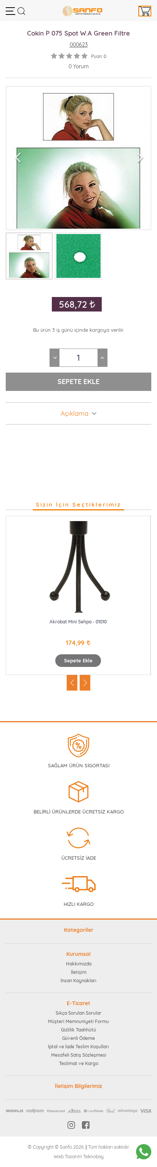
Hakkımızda (78, 964)
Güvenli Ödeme (78, 1038)
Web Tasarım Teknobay (79, 1156)
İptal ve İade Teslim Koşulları (78, 1046)
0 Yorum (79, 66)
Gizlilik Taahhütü (78, 1030)
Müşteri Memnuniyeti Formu (78, 1021)
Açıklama (74, 413)
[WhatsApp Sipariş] (143, 1151)
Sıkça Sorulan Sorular (78, 1013)
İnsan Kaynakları (78, 980)
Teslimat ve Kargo (78, 1063)
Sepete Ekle (78, 660)
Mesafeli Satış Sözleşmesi (78, 1055)
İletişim (79, 972)
